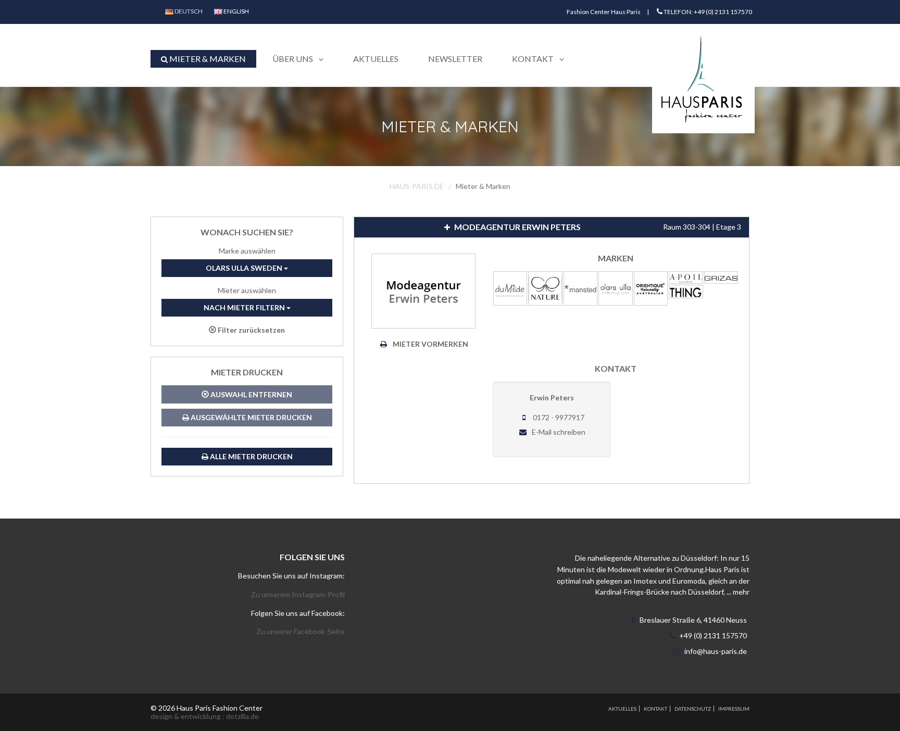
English (235, 11)
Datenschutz (692, 708)
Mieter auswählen (247, 290)
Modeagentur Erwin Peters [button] (597, 227)
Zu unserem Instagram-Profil (298, 594)
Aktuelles (375, 59)
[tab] (551, 227)
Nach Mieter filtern (245, 307)
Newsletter (455, 59)
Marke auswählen (247, 250)
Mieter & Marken (207, 59)
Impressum (733, 708)
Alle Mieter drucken (250, 456)
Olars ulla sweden (245, 267)
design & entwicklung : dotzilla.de (205, 716)
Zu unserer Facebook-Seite (300, 631)
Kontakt (655, 708)
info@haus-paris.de (715, 651)
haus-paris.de (417, 186)
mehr (741, 591)
